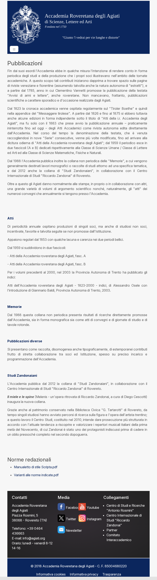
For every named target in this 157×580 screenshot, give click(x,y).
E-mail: (17, 538)
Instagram (93, 519)
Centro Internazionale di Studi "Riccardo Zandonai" (124, 520)
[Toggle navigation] (14, 49)
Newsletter (72, 530)
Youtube (93, 507)
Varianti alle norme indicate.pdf (36, 475)
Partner (112, 530)
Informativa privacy (84, 574)
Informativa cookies (51, 574)
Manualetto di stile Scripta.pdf (35, 467)
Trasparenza (111, 574)
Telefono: (19, 528)
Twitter (71, 519)
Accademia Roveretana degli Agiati (29, 507)
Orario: (17, 543)
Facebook (72, 507)
